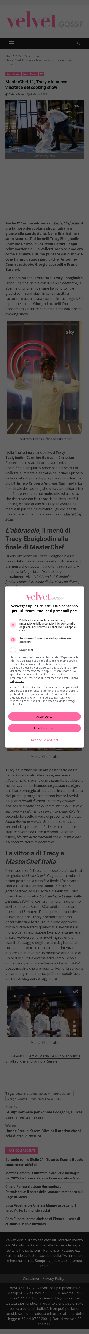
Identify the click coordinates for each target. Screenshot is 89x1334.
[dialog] (45, 667)
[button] (44, 650)
